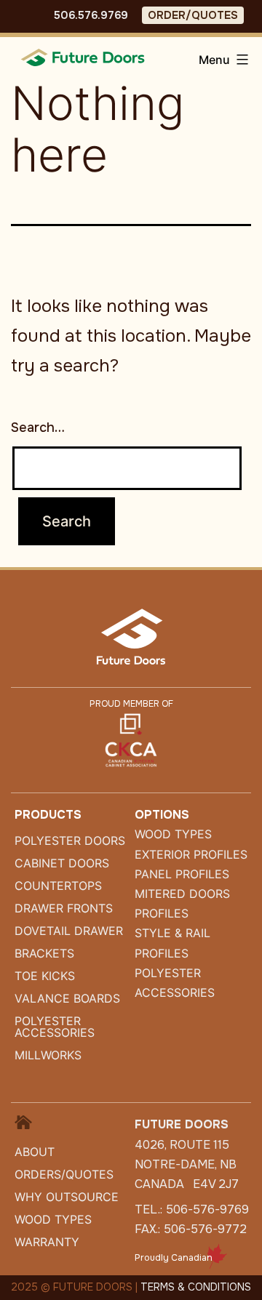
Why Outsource (67, 1196)
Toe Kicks (45, 975)
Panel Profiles (182, 874)
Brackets (44, 953)
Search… (38, 428)
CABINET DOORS (62, 863)
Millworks (48, 1055)
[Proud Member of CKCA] (131, 739)
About (35, 1151)
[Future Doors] (84, 56)
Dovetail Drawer (69, 930)
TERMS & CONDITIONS (195, 1286)
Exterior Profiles (191, 854)
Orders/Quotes (64, 1174)
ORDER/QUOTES (193, 15)
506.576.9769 (91, 15)
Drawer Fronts (64, 908)
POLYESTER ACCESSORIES (55, 1027)
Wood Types (53, 1219)
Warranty (47, 1242)
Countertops (58, 885)
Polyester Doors (70, 840)
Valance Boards (67, 998)
